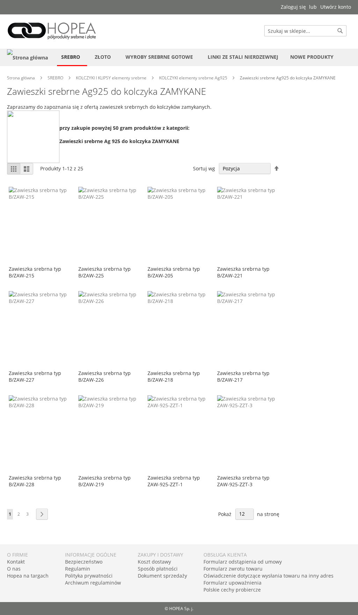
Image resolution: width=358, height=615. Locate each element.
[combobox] (305, 30)
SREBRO (56, 78)
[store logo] (51, 31)
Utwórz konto (335, 6)
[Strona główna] (27, 57)
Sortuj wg (204, 168)
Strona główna (21, 78)
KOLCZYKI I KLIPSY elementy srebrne (112, 78)
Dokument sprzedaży (162, 575)
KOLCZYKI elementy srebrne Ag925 (193, 78)
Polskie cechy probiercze (232, 589)
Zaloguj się (293, 6)
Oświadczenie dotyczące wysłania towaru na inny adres (268, 575)
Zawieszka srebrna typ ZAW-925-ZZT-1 (174, 481)
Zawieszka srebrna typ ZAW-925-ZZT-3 (243, 481)
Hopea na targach (28, 575)
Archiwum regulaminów (93, 582)
